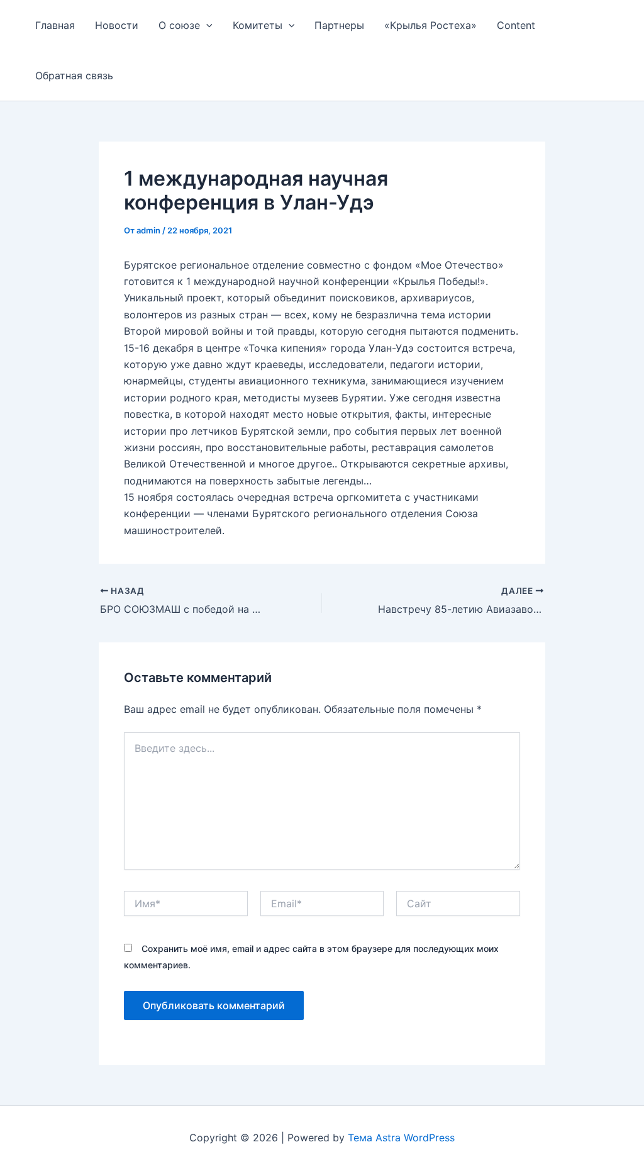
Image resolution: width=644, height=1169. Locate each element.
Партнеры (339, 25)
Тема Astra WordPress (401, 1137)
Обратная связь (74, 75)
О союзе (179, 25)
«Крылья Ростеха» (430, 25)
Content (516, 25)
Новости (116, 25)
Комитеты (257, 25)
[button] (206, 25)
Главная (55, 25)
